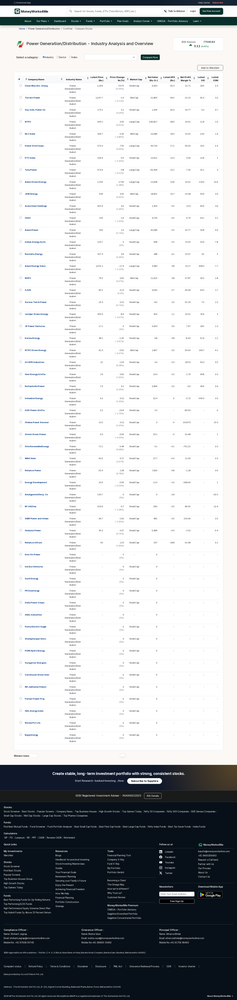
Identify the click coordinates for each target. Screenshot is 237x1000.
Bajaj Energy (31, 735)
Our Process (204, 868)
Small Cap (134, 85)
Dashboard (60, 21)
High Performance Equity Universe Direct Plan (27, 908)
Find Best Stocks (12, 870)
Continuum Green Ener (37, 674)
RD (28, 837)
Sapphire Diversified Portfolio (122, 914)
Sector (62, 57)
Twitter (168, 873)
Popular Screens (45, 811)
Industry (49, 57)
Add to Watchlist (210, 67)
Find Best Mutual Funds (16, 826)
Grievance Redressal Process (144, 966)
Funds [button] (89, 21)
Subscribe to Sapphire (144, 780)
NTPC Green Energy (35, 350)
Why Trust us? (114, 893)
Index (74, 57)
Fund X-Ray (113, 864)
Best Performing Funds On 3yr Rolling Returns (27, 899)
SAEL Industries (33, 614)
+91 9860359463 (207, 855)
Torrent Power (32, 97)
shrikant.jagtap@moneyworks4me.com (29, 938)
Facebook (169, 857)
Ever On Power (32, 554)
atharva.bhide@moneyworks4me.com (184, 938)
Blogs (58, 855)
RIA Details (153, 795)
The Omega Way (115, 884)
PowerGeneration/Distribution (73, 88)
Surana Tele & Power (36, 302)
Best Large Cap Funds (134, 826)
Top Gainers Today (132, 811)
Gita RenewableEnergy (37, 446)
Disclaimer (83, 966)
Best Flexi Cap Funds (110, 826)
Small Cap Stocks (13, 815)
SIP (5, 837)
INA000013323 (132, 795)
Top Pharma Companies (76, 815)
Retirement (69, 837)
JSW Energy (31, 194)
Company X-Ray (115, 859)
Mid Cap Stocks (32, 815)
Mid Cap (134, 97)
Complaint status (12, 966)
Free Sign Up (176, 901)
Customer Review (116, 897)
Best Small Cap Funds (85, 826)
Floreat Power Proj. (35, 698)
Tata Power (31, 169)
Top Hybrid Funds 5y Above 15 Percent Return (27, 912)
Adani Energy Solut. (35, 266)
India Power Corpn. (35, 602)
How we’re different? (118, 889)
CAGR (41, 837)
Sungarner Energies (35, 662)
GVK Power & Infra (34, 410)
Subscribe (217, 2)
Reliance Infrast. (33, 542)
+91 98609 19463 (102, 942)
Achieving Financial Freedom (70, 889)
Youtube (169, 862)
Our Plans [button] (41, 21)
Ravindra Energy (34, 254)
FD (11, 837)
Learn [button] (196, 21)
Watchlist (8, 855)
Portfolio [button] (105, 21)
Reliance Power (33, 470)
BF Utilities (30, 506)
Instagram (169, 868)
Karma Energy (32, 338)
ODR (169, 966)
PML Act (118, 966)
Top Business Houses (86, 811)
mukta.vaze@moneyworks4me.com (106, 938)
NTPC (28, 121)
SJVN (28, 290)
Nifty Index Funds (157, 826)
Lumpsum (20, 837)
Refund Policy (36, 966)
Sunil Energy (31, 578)
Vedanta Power (33, 530)
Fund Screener (37, 826)
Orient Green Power (35, 434)
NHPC (28, 278)
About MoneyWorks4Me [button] (219, 996)
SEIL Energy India (34, 711)
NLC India (30, 133)
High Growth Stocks (109, 811)
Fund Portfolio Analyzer (60, 826)
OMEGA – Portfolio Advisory (121, 909)
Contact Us (204, 876)
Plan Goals (122, 21)
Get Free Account (211, 11)
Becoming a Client (116, 880)
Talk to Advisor (176, 11)
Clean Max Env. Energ (36, 85)
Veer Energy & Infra (35, 374)
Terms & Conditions (60, 966)
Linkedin (168, 852)
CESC (28, 218)
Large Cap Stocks (52, 815)
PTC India (30, 158)
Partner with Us (206, 864)
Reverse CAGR (54, 837)
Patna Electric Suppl (35, 626)
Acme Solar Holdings (36, 206)
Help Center (204, 2)
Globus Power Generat (37, 422)
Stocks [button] (75, 21)
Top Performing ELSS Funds (18, 904)
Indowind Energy (34, 398)
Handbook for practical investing (72, 859)
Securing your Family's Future (70, 880)
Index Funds (199, 826)
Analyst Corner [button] (141, 21)
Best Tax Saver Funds (179, 826)
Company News (64, 811)
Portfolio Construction (67, 902)
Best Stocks (28, 811)
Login (193, 11)
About (28, 21)
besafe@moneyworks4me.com (214, 851)
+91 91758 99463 (179, 942)
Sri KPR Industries (34, 362)
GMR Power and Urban (37, 518)
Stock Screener (12, 811)
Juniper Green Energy (36, 314)
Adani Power (31, 230)
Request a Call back (208, 859)
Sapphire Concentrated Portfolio (124, 918)
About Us (203, 872)
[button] (172, 21)
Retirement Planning (65, 876)
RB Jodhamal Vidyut (35, 686)
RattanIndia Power (34, 386)
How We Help (62, 893)
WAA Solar (30, 458)
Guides (58, 868)
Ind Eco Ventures (34, 566)
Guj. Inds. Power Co (35, 109)
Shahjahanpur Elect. (35, 638)
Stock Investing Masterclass (70, 864)
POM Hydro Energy (35, 650)
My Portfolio (113, 868)
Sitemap (59, 906)
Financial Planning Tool (119, 855)
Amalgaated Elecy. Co (36, 494)
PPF (34, 837)
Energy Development (36, 482)
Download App (23, 2)
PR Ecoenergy (32, 590)
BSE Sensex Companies (203, 811)
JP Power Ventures (35, 326)
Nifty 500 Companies (178, 811)
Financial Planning (64, 897)
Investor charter (187, 966)
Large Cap (134, 121)
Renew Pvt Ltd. (33, 722)
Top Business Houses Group (18, 879)
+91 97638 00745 (24, 942)
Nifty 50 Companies (154, 811)
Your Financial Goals (65, 872)
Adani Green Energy (35, 182)
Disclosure (100, 966)
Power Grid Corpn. (34, 145)
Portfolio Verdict (115, 872)
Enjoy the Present (64, 885)
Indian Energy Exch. (35, 242)
